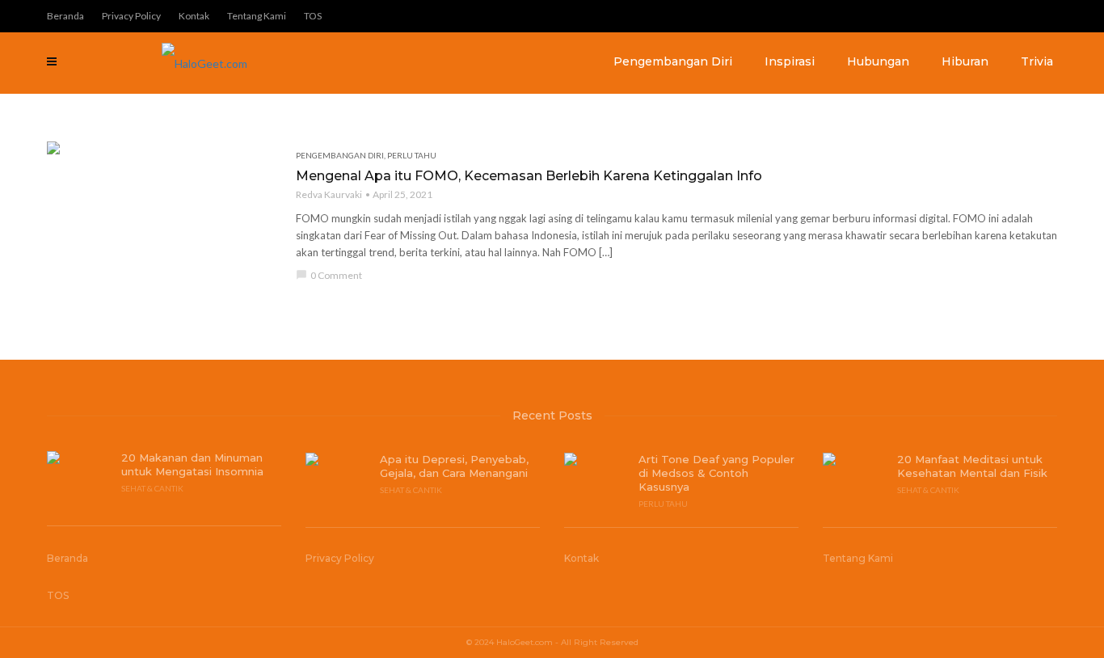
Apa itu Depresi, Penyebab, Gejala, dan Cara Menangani (454, 466)
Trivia (1037, 61)
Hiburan (965, 61)
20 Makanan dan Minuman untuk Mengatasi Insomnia (192, 464)
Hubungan (878, 61)
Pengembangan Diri (672, 61)
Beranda (65, 16)
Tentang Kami (256, 16)
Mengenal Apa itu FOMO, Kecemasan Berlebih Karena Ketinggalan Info (529, 175)
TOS (313, 16)
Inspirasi (790, 61)
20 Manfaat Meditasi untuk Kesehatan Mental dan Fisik (972, 466)
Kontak (194, 16)
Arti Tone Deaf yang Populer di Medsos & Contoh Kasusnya (716, 473)
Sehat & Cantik (152, 488)
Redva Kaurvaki (329, 194)
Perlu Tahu (411, 155)
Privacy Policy (131, 16)
